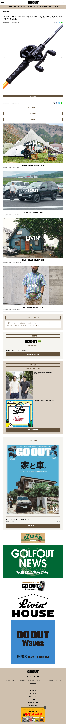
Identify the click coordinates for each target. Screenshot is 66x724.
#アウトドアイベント (40, 323)
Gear (12, 5)
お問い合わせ (14, 681)
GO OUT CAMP (54, 7)
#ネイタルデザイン (26, 325)
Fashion (4, 5)
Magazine (43, 7)
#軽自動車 (30, 323)
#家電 (8, 323)
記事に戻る (33, 96)
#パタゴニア (36, 325)
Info (59, 5)
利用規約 (32, 681)
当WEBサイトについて (55, 681)
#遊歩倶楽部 (22, 323)
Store (36, 7)
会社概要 (7, 681)
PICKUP (16, 7)
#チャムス (14, 323)
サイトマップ (33, 683)
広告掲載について (24, 681)
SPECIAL (23, 7)
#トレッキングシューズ (13, 325)
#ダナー (49, 323)
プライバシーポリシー (42, 681)
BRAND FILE (33, 703)
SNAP (30, 7)
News (10, 7)
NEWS (33, 690)
